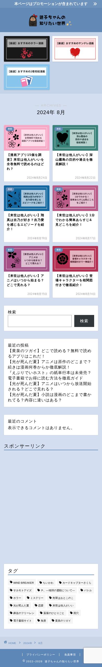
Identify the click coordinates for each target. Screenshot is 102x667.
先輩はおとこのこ (63, 597)
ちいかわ (48, 582)
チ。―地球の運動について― (58, 590)
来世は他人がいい (63, 605)
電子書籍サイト (22, 620)
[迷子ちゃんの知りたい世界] (51, 28)
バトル (88, 590)
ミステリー (36, 597)
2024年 (27, 643)
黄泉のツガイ (63, 620)
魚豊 (43, 620)
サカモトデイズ (22, 590)
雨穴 (76, 613)
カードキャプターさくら (77, 582)
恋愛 (40, 605)
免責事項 (70, 654)
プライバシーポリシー (40, 654)
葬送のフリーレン (23, 613)
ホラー (17, 597)
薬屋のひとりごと (53, 613)
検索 (12, 312)
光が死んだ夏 (21, 605)
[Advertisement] (51, 505)
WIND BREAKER (23, 582)
